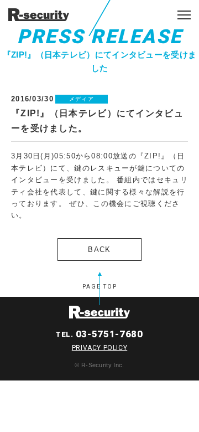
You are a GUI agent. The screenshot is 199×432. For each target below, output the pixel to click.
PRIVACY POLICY (99, 347)
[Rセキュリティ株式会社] (38, 14)
